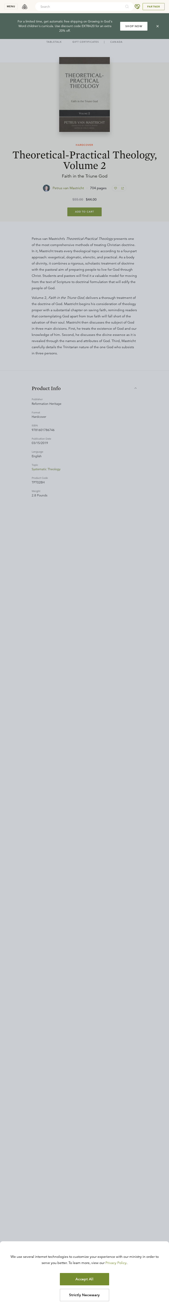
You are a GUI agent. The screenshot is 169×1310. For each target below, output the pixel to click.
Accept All (84, 1279)
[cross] (157, 26)
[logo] (24, 6)
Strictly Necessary (84, 1295)
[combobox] (78, 6)
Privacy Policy (116, 1263)
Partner (153, 6)
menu (11, 6)
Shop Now (133, 26)
